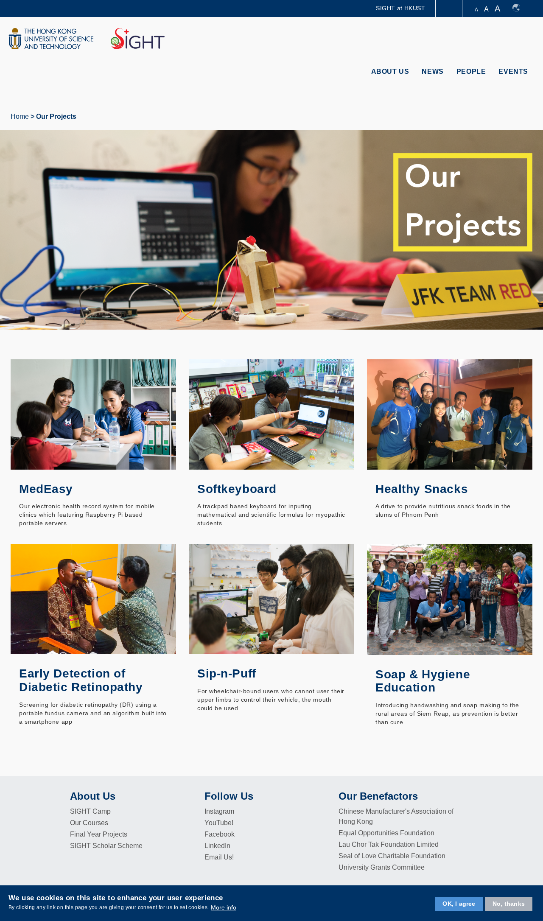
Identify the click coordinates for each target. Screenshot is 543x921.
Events (513, 71)
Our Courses (89, 822)
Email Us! (219, 857)
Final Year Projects (98, 834)
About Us (390, 71)
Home (20, 116)
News (432, 71)
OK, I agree (458, 903)
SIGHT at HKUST (400, 8)
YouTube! (218, 822)
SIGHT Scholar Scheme (106, 845)
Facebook (219, 834)
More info (223, 907)
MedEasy (46, 488)
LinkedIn (217, 845)
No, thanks (509, 903)
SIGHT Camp (90, 811)
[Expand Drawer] (449, 8)
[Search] (525, 39)
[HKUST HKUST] (50, 38)
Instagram (219, 811)
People (471, 71)
